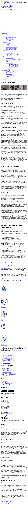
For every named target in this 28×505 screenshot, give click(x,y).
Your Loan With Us (7, 359)
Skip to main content (5, 1)
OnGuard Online (15, 280)
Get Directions (16, 350)
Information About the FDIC (9, 373)
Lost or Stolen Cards (7, 355)
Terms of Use (6, 368)
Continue (3, 437)
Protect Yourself (2, 320)
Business (5, 42)
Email (2, 400)
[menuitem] (15, 37)
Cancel (7, 437)
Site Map (5, 361)
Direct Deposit (9, 76)
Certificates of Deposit (11, 37)
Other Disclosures (7, 372)
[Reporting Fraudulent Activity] (4, 341)
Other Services (6, 70)
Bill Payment (9, 60)
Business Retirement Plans (11, 47)
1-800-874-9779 (4, 401)
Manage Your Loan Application (7, 5)
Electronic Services (7, 56)
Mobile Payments (9, 69)
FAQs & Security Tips (13, 65)
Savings (7, 35)
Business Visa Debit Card (11, 48)
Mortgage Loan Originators (9, 358)
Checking (8, 34)
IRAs (7, 38)
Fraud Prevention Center (4, 295)
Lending (5, 50)
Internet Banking (9, 58)
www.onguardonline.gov (6, 268)
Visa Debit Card (9, 39)
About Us (5, 79)
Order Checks (9, 74)
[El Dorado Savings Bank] (6, 7)
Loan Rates (8, 55)
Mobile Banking (9, 63)
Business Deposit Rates (11, 49)
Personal (5, 33)
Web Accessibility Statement (9, 374)
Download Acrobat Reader (9, 360)
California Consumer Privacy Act (8, 501)
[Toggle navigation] (1, 31)
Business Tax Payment (11, 72)
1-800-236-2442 (9, 413)
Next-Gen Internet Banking (14, 59)
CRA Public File (6, 363)
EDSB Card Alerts (10, 75)
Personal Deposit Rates (11, 40)
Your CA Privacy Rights (8, 6)
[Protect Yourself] (4, 316)
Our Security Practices (3, 308)
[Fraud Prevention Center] (4, 292)
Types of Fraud (2, 332)
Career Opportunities (7, 383)
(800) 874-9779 (7, 153)
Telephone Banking (10, 71)
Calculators (8, 77)
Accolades (5, 382)
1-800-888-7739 (4, 394)
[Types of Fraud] (4, 329)
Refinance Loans (9, 53)
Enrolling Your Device (13, 64)
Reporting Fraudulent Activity (4, 345)
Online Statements (10, 61)
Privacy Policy (6, 369)
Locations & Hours (18, 5)
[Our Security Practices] (4, 304)
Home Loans (9, 51)
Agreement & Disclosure (14, 66)
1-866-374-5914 (9, 408)
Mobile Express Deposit (14, 67)
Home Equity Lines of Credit (12, 54)
